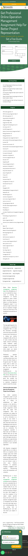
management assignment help (8, 278)
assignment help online (7, 270)
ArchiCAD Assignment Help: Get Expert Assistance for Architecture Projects (13, 100)
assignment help (18, 268)
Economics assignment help (8, 157)
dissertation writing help (7, 155)
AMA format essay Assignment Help (9, 114)
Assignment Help (6, 122)
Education (5, 159)
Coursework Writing (6, 153)
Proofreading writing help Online (9, 215)
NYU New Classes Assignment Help (9, 205)
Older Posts (11, 528)
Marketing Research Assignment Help (10, 190)
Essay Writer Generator (7, 170)
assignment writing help (17, 270)
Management (5, 188)
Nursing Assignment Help (7, 203)
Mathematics (5, 192)
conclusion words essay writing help (10, 151)
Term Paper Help (6, 250)
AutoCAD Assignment (7, 129)
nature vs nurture (6, 201)
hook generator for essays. (8, 181)
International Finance (7, 183)
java (3, 186)
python (4, 218)
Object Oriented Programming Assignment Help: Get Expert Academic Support (13, 97)
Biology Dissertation (6, 133)
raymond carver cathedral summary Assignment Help (13, 222)
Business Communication (8, 144)
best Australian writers (7, 273)
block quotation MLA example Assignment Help (12, 140)
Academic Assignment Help (8, 268)
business (4, 142)
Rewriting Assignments (7, 232)
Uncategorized (5, 254)
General (4, 177)
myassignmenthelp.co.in (16, 281)
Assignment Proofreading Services (9, 124)
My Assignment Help (6, 281)
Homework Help (6, 179)
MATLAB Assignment (7, 194)
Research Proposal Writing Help (9, 230)
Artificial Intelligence (7, 120)
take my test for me (6, 243)
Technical (4, 248)
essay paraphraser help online (8, 168)
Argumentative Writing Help (8, 118)
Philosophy (5, 207)
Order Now (14, 4)
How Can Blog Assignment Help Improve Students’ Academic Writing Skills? (12, 85)
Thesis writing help (6, 252)
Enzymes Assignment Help (8, 164)
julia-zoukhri (21, 36)
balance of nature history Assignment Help (11, 131)
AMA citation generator (7, 111)
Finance (4, 175)
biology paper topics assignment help (10, 138)
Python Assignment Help (7, 220)
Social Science (5, 239)
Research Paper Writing (7, 228)
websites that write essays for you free (10, 256)
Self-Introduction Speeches (8, 237)
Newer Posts (21, 528)
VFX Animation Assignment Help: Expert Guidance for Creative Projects (13, 93)
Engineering (5, 162)
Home (4, 522)
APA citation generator (7, 116)
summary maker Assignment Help (9, 241)
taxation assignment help (7, 245)
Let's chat (15, 546)
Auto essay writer (6, 127)
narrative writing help (7, 196)
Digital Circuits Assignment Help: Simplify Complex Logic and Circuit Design (12, 89)
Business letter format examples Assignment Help (12, 146)
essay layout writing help (7, 166)
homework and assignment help (9, 276)
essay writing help (6, 172)
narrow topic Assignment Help (8, 199)
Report (4, 226)
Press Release (5, 210)
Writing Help (5, 258)
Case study (5, 148)
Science (4, 234)
